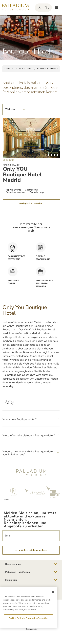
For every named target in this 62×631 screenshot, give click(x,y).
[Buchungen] (47, 7)
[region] (28, 607)
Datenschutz (31, 629)
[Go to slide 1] (45, 155)
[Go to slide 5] (57, 155)
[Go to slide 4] (54, 155)
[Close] (53, 592)
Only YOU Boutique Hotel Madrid (22, 174)
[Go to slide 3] (51, 155)
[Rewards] (39, 7)
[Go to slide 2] (48, 155)
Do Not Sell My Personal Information (28, 618)
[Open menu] (57, 7)
